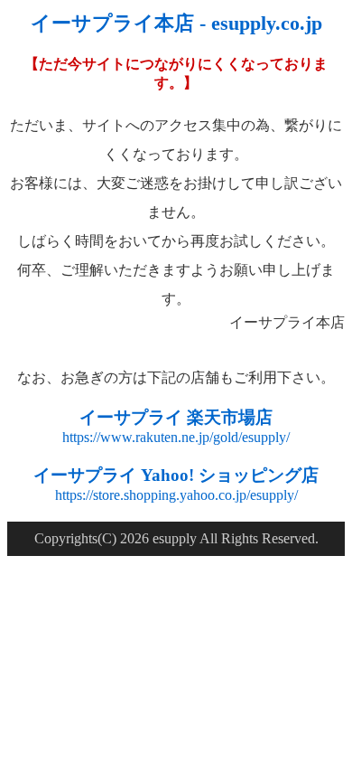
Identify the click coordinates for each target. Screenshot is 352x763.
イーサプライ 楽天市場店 (176, 417)
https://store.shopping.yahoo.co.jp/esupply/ (176, 495)
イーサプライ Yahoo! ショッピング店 (176, 475)
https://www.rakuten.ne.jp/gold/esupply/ (176, 437)
